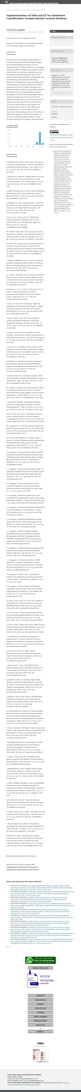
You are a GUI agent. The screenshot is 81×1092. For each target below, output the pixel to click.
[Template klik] (40, 987)
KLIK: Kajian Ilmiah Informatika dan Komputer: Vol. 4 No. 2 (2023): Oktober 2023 (41, 888)
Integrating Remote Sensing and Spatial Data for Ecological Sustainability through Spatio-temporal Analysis (39, 910)
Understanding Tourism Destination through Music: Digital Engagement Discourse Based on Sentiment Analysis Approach (39, 922)
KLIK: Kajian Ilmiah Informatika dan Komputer (33, 3)
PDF (54, 31)
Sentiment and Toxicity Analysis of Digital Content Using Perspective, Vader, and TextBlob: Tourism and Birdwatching (38, 898)
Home (9, 10)
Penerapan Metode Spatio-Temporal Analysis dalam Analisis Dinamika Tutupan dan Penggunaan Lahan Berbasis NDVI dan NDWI (40, 886)
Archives (15, 10)
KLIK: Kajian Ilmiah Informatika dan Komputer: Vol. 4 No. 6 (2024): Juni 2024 (39, 924)
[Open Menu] (6, 2)
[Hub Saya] (40, 963)
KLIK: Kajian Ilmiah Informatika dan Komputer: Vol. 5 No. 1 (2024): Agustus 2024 (39, 894)
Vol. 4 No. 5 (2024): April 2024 (29, 10)
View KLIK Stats (40, 1046)
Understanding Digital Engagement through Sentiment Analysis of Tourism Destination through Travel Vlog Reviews (42, 934)
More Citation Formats (60, 93)
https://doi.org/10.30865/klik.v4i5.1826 (22, 38)
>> (11, 946)
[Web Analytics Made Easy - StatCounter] (40, 1044)
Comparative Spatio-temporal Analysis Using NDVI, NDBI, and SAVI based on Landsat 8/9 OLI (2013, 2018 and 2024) (42, 892)
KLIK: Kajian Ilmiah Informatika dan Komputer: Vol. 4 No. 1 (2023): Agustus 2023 (41, 942)
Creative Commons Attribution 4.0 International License (61, 137)
